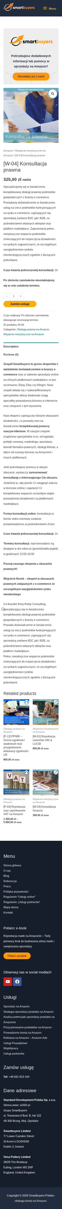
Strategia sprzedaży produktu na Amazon (28, 1011)
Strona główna (12, 865)
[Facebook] (17, 981)
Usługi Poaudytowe (15, 1043)
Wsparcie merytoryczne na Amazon (23, 334)
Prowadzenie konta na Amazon (22, 1032)
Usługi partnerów (13, 1053)
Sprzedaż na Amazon (16, 1006)
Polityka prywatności (16, 891)
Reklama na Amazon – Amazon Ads (25, 1037)
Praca (7, 886)
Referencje (10, 881)
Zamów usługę (19, 303)
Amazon (8, 150)
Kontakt (8, 912)
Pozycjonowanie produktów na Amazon (27, 1027)
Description (11, 346)
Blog (6, 875)
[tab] (31, 346)
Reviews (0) (10, 354)
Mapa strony (10, 907)
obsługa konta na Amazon (30, 1200)
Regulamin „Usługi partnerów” (21, 902)
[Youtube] (7, 981)
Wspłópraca (10, 1048)
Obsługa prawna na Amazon (33, 329)
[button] (31, 76)
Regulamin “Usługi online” (19, 896)
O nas (7, 870)
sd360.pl (25, 1105)
